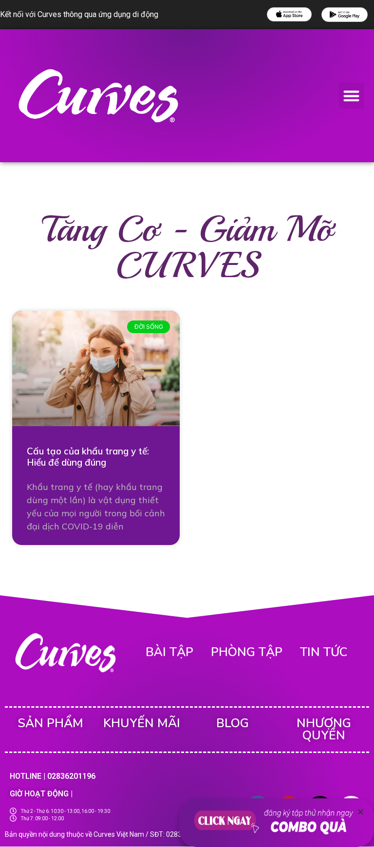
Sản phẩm (50, 723)
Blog (232, 723)
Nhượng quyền (324, 729)
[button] (352, 96)
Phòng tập (246, 652)
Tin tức (323, 652)
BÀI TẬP (169, 652)
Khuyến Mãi (141, 723)
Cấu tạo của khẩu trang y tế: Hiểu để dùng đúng (88, 456)
